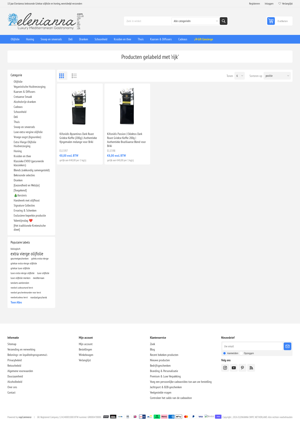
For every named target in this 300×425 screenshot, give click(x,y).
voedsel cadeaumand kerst (22, 287)
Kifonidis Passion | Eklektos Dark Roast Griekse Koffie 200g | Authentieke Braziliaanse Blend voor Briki (126, 140)
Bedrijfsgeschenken (160, 366)
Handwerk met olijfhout (27, 200)
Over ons (12, 387)
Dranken (18, 180)
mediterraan (38, 278)
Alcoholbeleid (14, 382)
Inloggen (269, 3)
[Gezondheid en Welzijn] (26, 185)
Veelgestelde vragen (160, 392)
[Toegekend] (20, 190)
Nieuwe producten (160, 360)
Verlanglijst (85, 360)
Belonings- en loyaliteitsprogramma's (27, 355)
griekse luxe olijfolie (20, 268)
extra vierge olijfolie (27, 253)
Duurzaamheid (15, 376)
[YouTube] (234, 368)
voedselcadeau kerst (19, 297)
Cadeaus (18, 107)
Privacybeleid (14, 360)
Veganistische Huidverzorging (29, 87)
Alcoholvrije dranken (25, 102)
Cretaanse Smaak (23, 97)
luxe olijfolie (43, 273)
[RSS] (251, 368)
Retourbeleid (14, 366)
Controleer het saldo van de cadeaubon (171, 398)
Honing (18, 151)
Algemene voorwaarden (20, 371)
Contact (11, 392)
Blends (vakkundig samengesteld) (31, 170)
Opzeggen (249, 353)
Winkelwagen (86, 355)
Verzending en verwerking (21, 349)
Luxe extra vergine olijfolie (28, 132)
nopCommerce (25, 417)
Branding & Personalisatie (164, 371)
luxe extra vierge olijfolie (23, 273)
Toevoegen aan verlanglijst (64, 123)
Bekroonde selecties (24, 175)
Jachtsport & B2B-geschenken (166, 387)
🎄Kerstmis (20, 195)
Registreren (254, 3)
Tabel (63, 75)
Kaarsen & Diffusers (24, 92)
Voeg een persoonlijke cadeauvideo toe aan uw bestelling (181, 382)
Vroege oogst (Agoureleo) (27, 137)
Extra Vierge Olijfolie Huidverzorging (25, 144)
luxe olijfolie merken (20, 278)
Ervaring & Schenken (25, 210)
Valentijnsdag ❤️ (23, 220)
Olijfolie (18, 82)
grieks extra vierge (40, 258)
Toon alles (16, 302)
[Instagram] (225, 368)
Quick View (71, 123)
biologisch (15, 248)
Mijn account (86, 344)
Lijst (72, 75)
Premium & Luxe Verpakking (165, 376)
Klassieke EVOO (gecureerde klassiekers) (29, 163)
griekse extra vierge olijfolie (24, 263)
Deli (16, 117)
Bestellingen (85, 349)
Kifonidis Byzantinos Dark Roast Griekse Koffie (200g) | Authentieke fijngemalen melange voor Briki (78, 138)
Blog (152, 349)
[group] (80, 106)
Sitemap (11, 344)
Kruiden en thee (22, 156)
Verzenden (287, 346)
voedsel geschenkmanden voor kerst (26, 292)
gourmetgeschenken (20, 258)
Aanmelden (232, 353)
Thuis (17, 122)
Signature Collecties (24, 205)
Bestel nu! (87, 123)
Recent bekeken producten (164, 355)
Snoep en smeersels (24, 127)
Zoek (223, 21)
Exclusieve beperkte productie (30, 215)
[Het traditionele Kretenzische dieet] (30, 228)
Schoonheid (20, 112)
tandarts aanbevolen (20, 282)
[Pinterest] (242, 368)
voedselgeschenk (38, 297)
